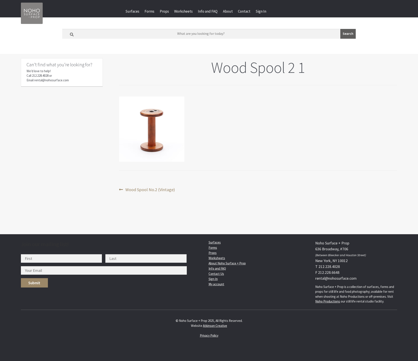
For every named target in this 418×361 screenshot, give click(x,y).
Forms (149, 11)
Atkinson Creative (215, 326)
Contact (244, 11)
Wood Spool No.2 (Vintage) (150, 190)
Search (348, 33)
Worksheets (183, 11)
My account (216, 284)
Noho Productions (327, 301)
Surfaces (132, 11)
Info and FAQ (207, 11)
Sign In (261, 11)
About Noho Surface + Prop (227, 263)
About (228, 11)
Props (164, 11)
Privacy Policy (209, 335)
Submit (34, 282)
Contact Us (216, 274)
